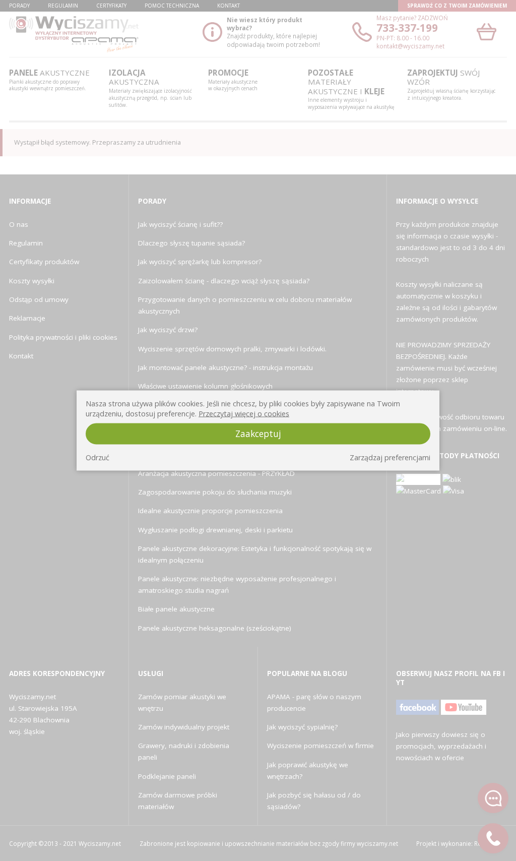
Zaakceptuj (258, 433)
